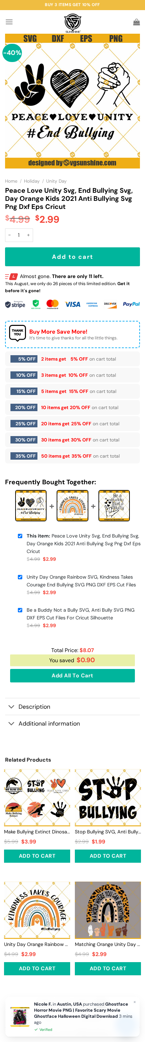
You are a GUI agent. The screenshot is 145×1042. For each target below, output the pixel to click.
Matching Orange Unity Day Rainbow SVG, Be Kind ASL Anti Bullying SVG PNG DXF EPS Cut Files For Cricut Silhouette (108, 944)
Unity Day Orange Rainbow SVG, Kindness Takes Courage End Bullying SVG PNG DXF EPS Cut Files (81, 581)
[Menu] (9, 21)
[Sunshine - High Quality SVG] (72, 22)
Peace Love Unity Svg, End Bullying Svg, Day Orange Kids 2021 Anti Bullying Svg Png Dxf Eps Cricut (84, 543)
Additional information (49, 723)
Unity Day (56, 181)
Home (11, 181)
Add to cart (72, 257)
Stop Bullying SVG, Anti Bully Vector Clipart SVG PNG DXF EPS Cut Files (108, 832)
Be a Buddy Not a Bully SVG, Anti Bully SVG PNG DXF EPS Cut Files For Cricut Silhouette (81, 614)
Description (34, 706)
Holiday (32, 181)
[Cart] (136, 21)
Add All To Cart (72, 675)
